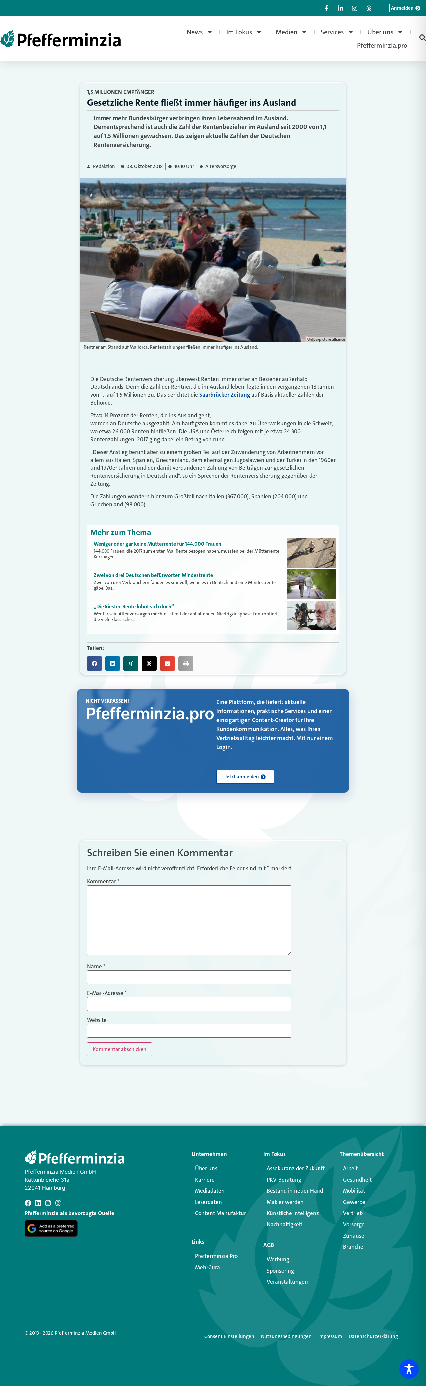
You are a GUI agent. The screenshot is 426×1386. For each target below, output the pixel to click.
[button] (94, 663)
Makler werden (285, 1202)
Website (96, 1020)
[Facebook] (28, 1203)
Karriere (205, 1179)
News (195, 32)
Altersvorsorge (220, 166)
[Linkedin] (38, 1203)
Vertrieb (353, 1213)
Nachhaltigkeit (284, 1224)
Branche (353, 1246)
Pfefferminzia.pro (382, 45)
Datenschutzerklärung (373, 1336)
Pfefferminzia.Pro (216, 1256)
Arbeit (350, 1168)
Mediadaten (210, 1190)
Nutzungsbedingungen (286, 1336)
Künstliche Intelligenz (293, 1213)
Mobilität (354, 1190)
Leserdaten (208, 1202)
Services (332, 32)
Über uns (380, 32)
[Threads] (58, 1203)
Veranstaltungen (287, 1281)
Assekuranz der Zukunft (296, 1168)
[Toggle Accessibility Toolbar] (409, 1369)
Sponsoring (280, 1270)
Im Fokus (239, 32)
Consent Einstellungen (229, 1336)
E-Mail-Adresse (107, 993)
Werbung (278, 1259)
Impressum (330, 1336)
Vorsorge (354, 1224)
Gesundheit (357, 1179)
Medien (287, 32)
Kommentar (103, 881)
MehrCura (207, 1267)
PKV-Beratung (284, 1179)
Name (96, 966)
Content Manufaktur (220, 1213)
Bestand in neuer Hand (295, 1190)
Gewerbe (354, 1202)
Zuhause (353, 1235)
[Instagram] (48, 1203)
